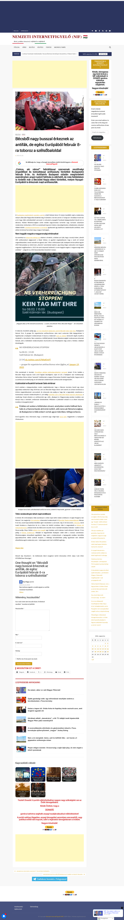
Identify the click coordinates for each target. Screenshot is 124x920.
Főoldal (17, 47)
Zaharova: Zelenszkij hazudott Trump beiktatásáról (33, 871)
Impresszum (24, 31)
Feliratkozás (97, 138)
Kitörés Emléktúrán (27, 532)
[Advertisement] (62, 14)
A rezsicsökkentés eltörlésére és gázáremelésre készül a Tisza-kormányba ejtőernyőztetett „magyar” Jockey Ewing (100, 286)
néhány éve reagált (39, 530)
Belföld (32, 47)
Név (17, 634)
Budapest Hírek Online (101, 508)
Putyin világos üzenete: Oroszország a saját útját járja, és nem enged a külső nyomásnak (99, 349)
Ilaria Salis (63, 417)
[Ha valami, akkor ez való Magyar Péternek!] (97, 157)
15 (105, 649)
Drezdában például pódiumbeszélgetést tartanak (51, 372)
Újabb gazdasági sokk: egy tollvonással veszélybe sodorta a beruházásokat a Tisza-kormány (100, 194)
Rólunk (16, 31)
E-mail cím (19, 643)
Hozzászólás (19, 608)
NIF (104, 155)
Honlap (17, 651)
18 (95, 651)
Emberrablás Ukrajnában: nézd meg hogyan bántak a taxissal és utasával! (99, 544)
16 (108, 649)
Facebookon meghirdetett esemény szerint (30, 215)
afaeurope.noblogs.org (33, 237)
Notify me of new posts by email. (27, 659)
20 (100, 651)
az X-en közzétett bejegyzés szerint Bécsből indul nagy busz (56, 331)
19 (98, 651)
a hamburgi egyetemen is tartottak (36, 227)
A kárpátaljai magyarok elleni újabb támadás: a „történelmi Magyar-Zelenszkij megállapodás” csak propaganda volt (100, 575)
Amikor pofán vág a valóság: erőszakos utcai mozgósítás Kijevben (100, 492)
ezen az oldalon (61, 336)
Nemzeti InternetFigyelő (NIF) (55, 916)
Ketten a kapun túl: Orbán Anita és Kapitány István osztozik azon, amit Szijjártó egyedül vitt (100, 223)
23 (108, 651)
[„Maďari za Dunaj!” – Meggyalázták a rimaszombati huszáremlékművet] (97, 395)
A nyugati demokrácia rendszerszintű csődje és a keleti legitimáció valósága (99, 552)
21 (103, 651)
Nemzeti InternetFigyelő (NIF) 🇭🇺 (50, 36)
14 (103, 649)
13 (100, 649)
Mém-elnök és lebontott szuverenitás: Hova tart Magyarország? (99, 467)
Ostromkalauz (35, 520)
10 (92, 649)
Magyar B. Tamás (59, 47)
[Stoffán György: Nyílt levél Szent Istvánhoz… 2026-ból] (64, 54)
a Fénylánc (76, 523)
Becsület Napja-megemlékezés (69, 520)
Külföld (40, 47)
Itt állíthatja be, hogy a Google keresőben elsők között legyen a (52, 163)
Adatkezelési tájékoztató (18, 908)
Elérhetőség (34, 906)
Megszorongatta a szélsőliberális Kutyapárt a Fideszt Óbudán (63, 874)
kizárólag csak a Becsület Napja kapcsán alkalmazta (65, 394)
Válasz (21, 592)
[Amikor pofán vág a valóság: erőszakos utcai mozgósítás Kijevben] (97, 482)
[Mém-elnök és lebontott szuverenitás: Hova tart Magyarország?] (97, 456)
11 (95, 649)
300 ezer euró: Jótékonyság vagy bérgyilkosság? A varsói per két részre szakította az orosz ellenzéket (100, 437)
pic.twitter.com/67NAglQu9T (38, 359)
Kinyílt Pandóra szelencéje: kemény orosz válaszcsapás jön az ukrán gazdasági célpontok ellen (100, 378)
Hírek (24, 47)
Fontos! (48, 47)
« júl (92, 659)
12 (98, 649)
